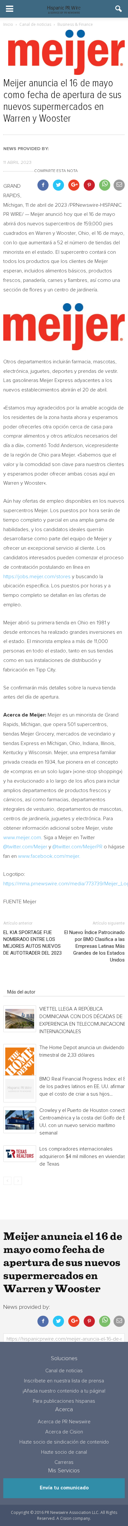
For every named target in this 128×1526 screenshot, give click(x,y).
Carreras (64, 1462)
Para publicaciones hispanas (64, 1401)
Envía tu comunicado (64, 1487)
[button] (119, 9)
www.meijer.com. (23, 837)
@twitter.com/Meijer (25, 846)
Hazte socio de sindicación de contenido (64, 1442)
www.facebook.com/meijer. (49, 856)
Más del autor (21, 992)
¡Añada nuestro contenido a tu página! (64, 1391)
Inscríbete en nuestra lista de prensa (64, 1381)
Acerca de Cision (64, 1432)
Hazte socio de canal (64, 1452)
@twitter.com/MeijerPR (77, 846)
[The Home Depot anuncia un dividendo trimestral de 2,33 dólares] (19, 1062)
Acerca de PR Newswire (64, 1421)
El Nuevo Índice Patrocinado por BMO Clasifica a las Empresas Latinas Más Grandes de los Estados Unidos (94, 946)
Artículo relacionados (29, 982)
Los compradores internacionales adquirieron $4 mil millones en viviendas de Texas (82, 1157)
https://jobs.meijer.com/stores (37, 576)
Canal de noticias (64, 1370)
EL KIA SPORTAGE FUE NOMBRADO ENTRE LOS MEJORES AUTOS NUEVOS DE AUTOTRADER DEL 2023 (32, 942)
